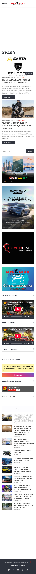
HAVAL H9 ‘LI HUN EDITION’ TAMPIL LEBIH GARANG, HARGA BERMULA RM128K (22, 469)
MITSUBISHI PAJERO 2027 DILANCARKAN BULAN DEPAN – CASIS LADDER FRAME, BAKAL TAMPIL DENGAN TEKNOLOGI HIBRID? (23, 430)
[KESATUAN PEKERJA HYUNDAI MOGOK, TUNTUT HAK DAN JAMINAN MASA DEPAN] (7, 497)
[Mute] (29, 317)
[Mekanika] (18, 3)
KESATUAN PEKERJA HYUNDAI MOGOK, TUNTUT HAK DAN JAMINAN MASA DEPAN (23, 497)
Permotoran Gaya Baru (18, 565)
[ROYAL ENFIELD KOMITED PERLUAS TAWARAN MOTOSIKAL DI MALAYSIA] (7, 488)
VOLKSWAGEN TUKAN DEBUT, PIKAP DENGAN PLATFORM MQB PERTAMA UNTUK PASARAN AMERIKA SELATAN (23, 418)
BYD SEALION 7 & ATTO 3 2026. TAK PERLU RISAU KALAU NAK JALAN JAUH (24, 506)
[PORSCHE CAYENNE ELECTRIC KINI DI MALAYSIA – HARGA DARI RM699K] (7, 479)
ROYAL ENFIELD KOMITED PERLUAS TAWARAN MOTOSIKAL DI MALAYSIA (22, 487)
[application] (18, 309)
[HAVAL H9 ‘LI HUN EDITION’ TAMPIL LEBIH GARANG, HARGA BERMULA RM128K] (7, 469)
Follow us (18, 375)
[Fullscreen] (32, 317)
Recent (18, 409)
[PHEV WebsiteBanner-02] (18, 228)
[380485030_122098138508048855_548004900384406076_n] (18, 263)
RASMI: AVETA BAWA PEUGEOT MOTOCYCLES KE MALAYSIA (16, 81)
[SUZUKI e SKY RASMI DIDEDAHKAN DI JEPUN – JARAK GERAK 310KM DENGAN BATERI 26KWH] (7, 441)
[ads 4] (18, 290)
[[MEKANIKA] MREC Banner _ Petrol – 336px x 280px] (18, 182)
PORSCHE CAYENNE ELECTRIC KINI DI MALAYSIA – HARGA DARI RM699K (23, 478)
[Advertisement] (18, 30)
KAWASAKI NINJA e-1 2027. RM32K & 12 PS (23, 451)
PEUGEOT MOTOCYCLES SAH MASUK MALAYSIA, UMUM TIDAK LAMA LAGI (16, 126)
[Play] (4, 317)
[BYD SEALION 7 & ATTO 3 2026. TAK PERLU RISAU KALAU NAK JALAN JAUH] (7, 506)
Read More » (8, 97)
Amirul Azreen (7, 77)
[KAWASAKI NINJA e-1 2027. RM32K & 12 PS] (7, 453)
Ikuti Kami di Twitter (9, 396)
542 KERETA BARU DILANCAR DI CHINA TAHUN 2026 (23, 460)
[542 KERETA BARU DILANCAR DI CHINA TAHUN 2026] (7, 461)
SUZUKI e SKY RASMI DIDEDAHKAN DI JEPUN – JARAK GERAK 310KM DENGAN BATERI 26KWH (24, 442)
